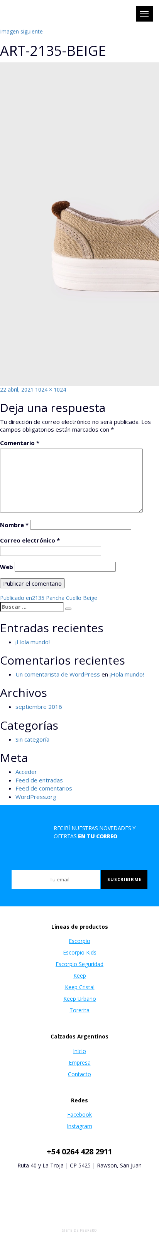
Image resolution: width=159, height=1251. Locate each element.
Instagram (79, 1126)
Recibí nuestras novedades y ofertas (94, 832)
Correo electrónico (30, 540)
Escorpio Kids (79, 952)
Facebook (79, 1114)
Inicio (79, 1051)
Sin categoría (32, 739)
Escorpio (79, 941)
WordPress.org (35, 797)
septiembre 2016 (38, 706)
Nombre (14, 525)
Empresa (80, 1062)
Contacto (79, 1074)
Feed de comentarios (43, 788)
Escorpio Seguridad (79, 964)
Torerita (79, 1010)
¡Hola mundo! (32, 642)
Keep (79, 975)
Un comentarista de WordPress (57, 674)
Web (6, 567)
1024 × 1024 (50, 389)
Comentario (19, 443)
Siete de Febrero (79, 1230)
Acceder (26, 771)
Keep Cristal (80, 987)
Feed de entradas (39, 780)
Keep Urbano (79, 998)
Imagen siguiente (21, 31)
